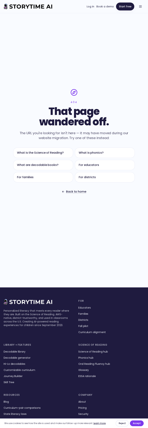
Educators (84, 307)
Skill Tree (9, 382)
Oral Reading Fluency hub (94, 364)
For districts (87, 177)
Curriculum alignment (92, 332)
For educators (89, 165)
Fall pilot (83, 326)
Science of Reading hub (93, 351)
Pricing (82, 408)
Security (83, 414)
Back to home (76, 192)
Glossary (83, 370)
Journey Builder (13, 376)
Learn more (99, 423)
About (82, 402)
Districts (83, 320)
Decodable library (14, 351)
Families (83, 314)
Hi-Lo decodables (14, 364)
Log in (90, 6)
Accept (137, 423)
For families (25, 177)
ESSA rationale (87, 376)
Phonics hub (85, 358)
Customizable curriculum (19, 370)
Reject (122, 423)
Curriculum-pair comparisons (22, 408)
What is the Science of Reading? (40, 153)
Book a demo (105, 6)
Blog (6, 402)
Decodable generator (17, 358)
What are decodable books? (37, 165)
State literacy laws (15, 414)
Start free (125, 6)
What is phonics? (91, 153)
